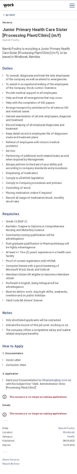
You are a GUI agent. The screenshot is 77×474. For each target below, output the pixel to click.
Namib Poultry (67, 428)
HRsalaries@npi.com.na (56, 380)
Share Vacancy (10, 459)
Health (71, 436)
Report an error (11, 463)
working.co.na (8, 5)
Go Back (10, 15)
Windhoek (69, 432)
